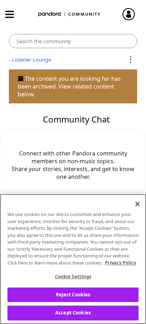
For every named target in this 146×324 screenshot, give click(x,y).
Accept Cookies (73, 312)
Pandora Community (69, 14)
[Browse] (13, 14)
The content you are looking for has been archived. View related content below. (69, 86)
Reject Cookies (73, 294)
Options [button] (130, 60)
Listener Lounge (31, 59)
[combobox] (73, 41)
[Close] (137, 204)
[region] (73, 259)
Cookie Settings (73, 276)
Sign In (132, 14)
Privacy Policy (120, 263)
